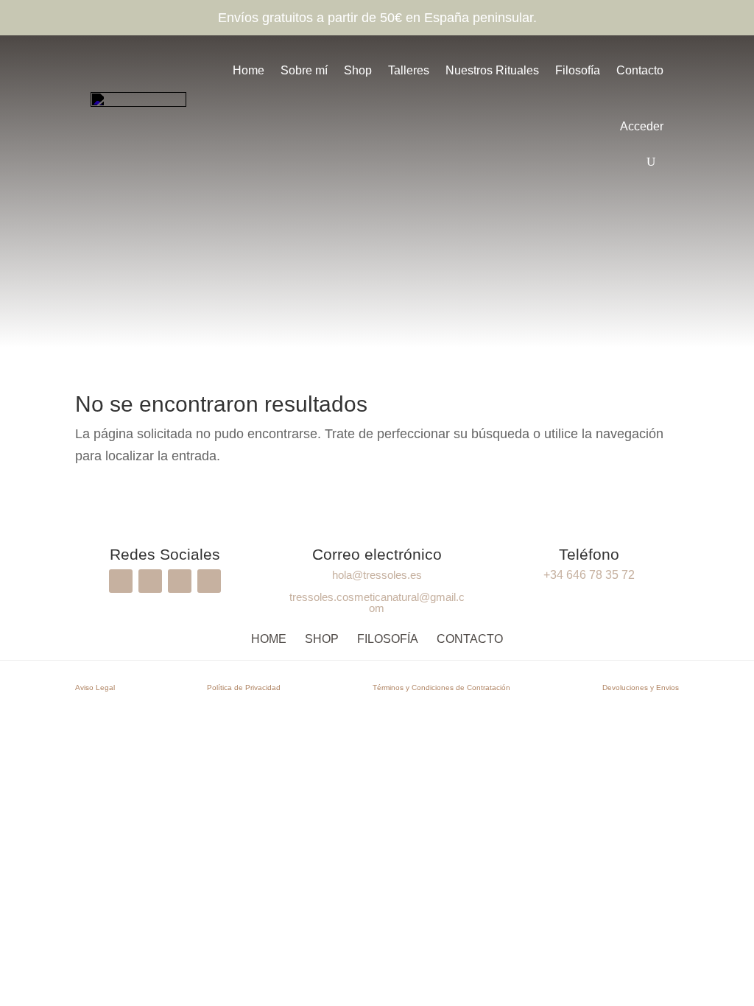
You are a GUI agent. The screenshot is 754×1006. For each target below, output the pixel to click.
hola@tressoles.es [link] (377, 575)
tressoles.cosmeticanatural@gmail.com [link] (377, 602)
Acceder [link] (641, 126)
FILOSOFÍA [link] (387, 639)
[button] (121, 581)
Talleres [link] (408, 70)
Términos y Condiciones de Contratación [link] (441, 687)
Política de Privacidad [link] (244, 687)
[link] (138, 106)
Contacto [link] (639, 70)
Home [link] (248, 70)
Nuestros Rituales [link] (492, 70)
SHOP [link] (322, 639)
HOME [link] (268, 639)
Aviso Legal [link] (95, 687)
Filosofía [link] (577, 70)
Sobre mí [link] (304, 70)
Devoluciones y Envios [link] (640, 687)
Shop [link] (358, 70)
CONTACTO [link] (470, 639)
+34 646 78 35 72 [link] (589, 575)
